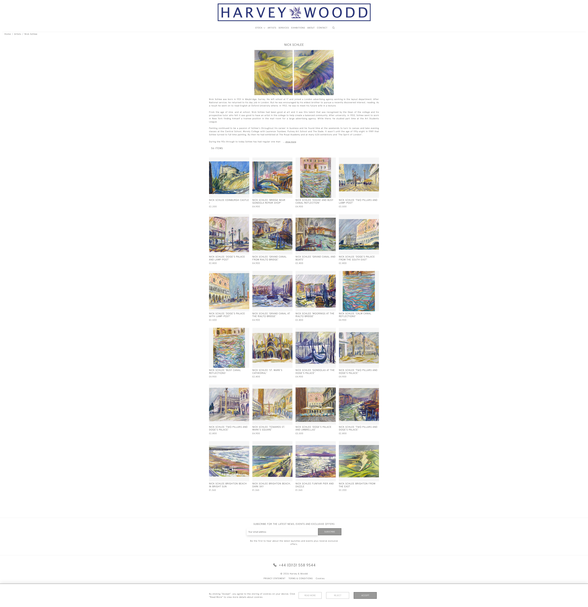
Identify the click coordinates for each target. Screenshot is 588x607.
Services (284, 27)
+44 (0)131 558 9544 (297, 565)
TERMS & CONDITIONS (300, 578)
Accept (365, 595)
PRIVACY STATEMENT (274, 578)
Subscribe (329, 531)
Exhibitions (298, 27)
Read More (310, 595)
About (311, 27)
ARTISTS (272, 27)
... (289, 142)
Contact (322, 27)
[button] (333, 27)
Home (7, 34)
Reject (337, 595)
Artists (17, 34)
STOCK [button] (259, 27)
